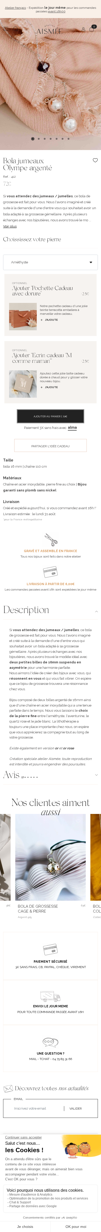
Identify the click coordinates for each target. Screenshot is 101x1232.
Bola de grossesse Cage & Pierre (38, 909)
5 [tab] (56, 139)
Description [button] (26, 611)
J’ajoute (51, 319)
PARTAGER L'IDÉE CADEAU (50, 446)
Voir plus (10, 226)
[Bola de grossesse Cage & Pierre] (50, 857)
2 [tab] (39, 139)
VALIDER (75, 1108)
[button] (50, 775)
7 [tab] (68, 139)
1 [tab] (33, 139)
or (56, 748)
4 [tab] (51, 139)
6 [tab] (62, 139)
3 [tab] (45, 139)
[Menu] (6, 29)
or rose (68, 748)
